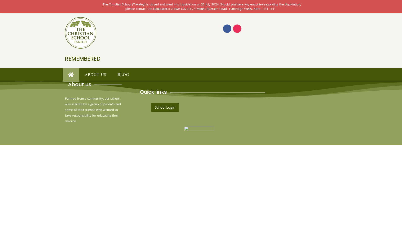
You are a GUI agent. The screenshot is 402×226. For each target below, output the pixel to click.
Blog (123, 74)
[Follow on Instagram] (237, 28)
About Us (95, 74)
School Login (165, 107)
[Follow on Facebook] (227, 28)
